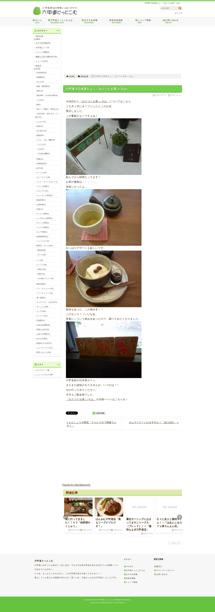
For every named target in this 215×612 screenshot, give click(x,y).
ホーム (38, 21)
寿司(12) (40, 91)
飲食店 (38, 66)
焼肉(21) (40, 126)
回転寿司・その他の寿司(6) (47, 95)
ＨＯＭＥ (130, 566)
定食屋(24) (41, 320)
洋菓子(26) (41, 269)
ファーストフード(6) (45, 293)
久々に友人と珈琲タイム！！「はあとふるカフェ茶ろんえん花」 (169, 522)
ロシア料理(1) (42, 232)
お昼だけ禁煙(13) (43, 334)
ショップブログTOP (44, 375)
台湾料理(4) (41, 205)
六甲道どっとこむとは (62, 21)
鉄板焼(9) (40, 135)
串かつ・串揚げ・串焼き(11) (48, 109)
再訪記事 (84, 76)
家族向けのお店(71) (44, 343)
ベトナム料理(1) (43, 227)
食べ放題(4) (41, 298)
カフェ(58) (41, 255)
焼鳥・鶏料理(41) (43, 86)
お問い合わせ (171, 21)
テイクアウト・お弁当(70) (47, 302)
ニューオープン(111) (45, 348)
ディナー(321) (42, 316)
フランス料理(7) (43, 186)
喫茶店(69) (41, 250)
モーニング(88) (42, 307)
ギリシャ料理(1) (43, 223)
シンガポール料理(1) (45, 218)
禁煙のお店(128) (43, 329)
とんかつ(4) (41, 122)
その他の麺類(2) (43, 153)
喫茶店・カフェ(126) (45, 246)
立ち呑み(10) (42, 131)
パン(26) (40, 260)
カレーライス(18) (43, 177)
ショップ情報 (144, 21)
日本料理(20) (42, 73)
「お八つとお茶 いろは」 (94, 101)
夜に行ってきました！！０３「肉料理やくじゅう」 (77, 522)
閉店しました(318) (44, 352)
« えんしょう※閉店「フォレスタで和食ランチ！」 (91, 424)
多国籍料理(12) (42, 236)
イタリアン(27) (42, 191)
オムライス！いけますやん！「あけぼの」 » (154, 422)
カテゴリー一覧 (42, 370)
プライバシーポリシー (165, 570)
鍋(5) (38, 104)
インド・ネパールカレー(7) (47, 182)
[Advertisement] (122, 50)
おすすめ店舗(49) (43, 43)
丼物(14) (40, 159)
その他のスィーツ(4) (45, 278)
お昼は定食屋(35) (43, 325)
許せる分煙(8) (42, 339)
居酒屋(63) (41, 77)
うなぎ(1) (40, 100)
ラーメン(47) (42, 173)
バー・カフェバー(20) (45, 288)
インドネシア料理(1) (45, 195)
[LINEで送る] (99, 413)
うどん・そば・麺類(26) (46, 140)
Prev (65, 517)
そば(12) (40, 149)
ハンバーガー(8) (43, 241)
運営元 (159, 566)
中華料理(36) (42, 164)
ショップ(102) (42, 61)
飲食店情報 (117, 21)
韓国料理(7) (41, 200)
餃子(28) (40, 168)
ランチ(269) (41, 311)
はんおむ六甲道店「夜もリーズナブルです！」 (108, 522)
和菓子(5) (41, 274)
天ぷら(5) (40, 82)
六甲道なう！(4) (42, 48)
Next (179, 517)
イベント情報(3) (42, 52)
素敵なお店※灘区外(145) (46, 57)
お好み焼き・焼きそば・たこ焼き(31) (47, 115)
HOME (72, 76)
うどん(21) (41, 144)
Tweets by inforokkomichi (76, 485)
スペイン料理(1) (43, 214)
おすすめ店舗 (90, 21)
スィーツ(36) (42, 265)
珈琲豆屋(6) (41, 284)
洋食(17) (40, 209)
